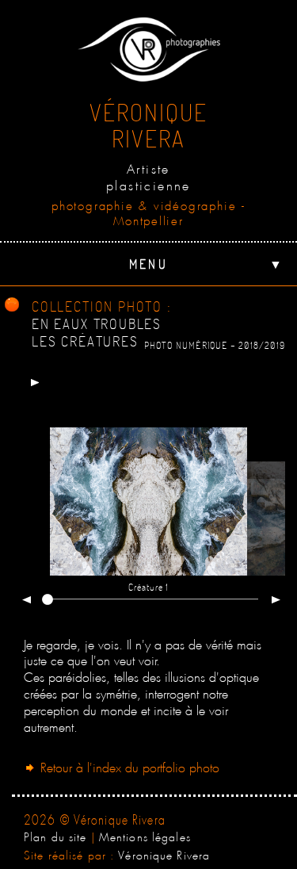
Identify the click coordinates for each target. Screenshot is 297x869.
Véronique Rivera (164, 853)
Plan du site (55, 835)
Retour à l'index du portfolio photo (127, 765)
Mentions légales (145, 835)
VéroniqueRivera (148, 125)
